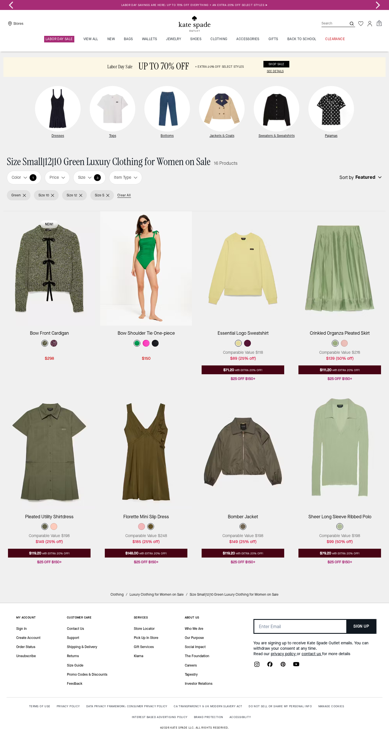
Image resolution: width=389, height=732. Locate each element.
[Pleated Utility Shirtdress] (49, 451)
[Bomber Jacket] (243, 451)
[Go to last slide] (11, 5)
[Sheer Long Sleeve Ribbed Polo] (340, 451)
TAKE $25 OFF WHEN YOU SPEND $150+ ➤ (195, 5)
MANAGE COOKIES (331, 706)
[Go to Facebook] (270, 666)
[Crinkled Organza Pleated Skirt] (340, 268)
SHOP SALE (276, 64)
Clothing (117, 594)
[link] (194, 67)
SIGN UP (361, 626)
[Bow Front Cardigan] (49, 268)
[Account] (370, 23)
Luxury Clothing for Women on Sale (157, 594)
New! (49, 224)
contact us (312, 654)
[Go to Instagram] (256, 666)
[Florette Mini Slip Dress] (146, 451)
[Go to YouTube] (296, 666)
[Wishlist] (360, 23)
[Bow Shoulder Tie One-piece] (146, 268)
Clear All (124, 195)
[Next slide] (377, 5)
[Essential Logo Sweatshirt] (243, 268)
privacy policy (284, 654)
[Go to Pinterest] (283, 666)
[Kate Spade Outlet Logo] (194, 24)
